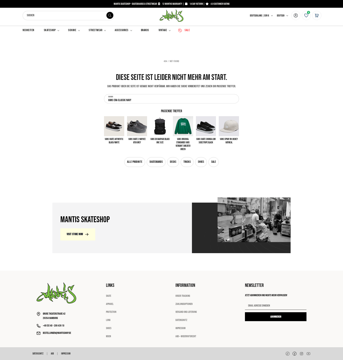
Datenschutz (181, 320)
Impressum (180, 328)
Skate (108, 296)
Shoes (201, 162)
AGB (52, 353)
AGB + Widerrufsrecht (185, 336)
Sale (213, 162)
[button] (51, 30)
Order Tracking (182, 296)
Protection (111, 312)
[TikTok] (288, 354)
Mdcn (108, 336)
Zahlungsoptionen (184, 304)
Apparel (110, 304)
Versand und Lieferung (186, 312)
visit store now (75, 234)
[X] (301, 354)
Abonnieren (275, 316)
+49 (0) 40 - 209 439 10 (53, 325)
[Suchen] (109, 15)
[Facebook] (295, 354)
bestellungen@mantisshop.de (57, 333)
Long (108, 320)
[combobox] (68, 15)
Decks (173, 162)
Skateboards (156, 162)
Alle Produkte (134, 162)
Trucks (187, 162)
